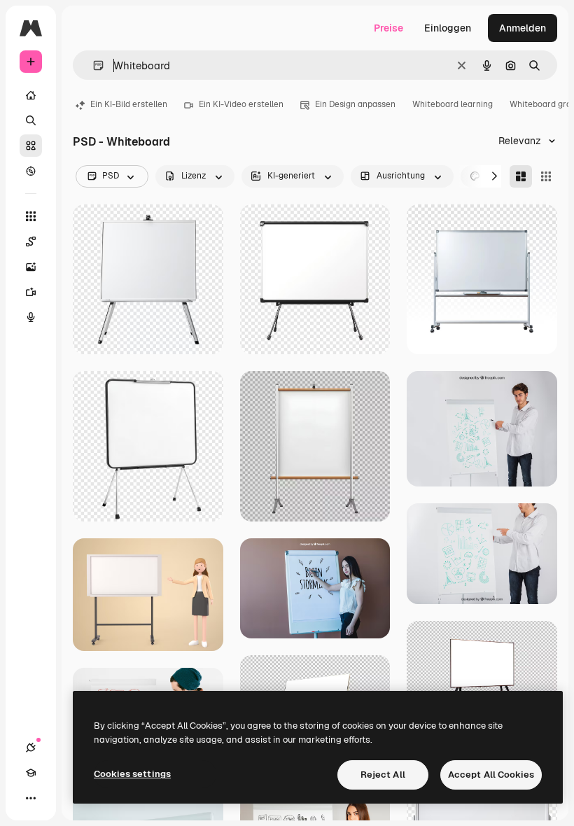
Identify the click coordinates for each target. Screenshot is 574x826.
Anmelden (522, 28)
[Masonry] (521, 176)
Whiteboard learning (452, 104)
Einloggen (447, 28)
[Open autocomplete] (93, 65)
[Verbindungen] (31, 747)
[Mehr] (31, 798)
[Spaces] (31, 241)
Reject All (382, 774)
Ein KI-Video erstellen (241, 104)
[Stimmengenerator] (31, 317)
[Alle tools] (31, 216)
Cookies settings (132, 774)
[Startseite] (31, 95)
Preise (388, 28)
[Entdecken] (31, 171)
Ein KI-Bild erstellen (128, 104)
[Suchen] (31, 120)
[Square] (546, 176)
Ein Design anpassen (355, 104)
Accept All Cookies (491, 774)
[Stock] (31, 145)
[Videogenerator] (31, 292)
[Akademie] (31, 773)
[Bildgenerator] (31, 266)
